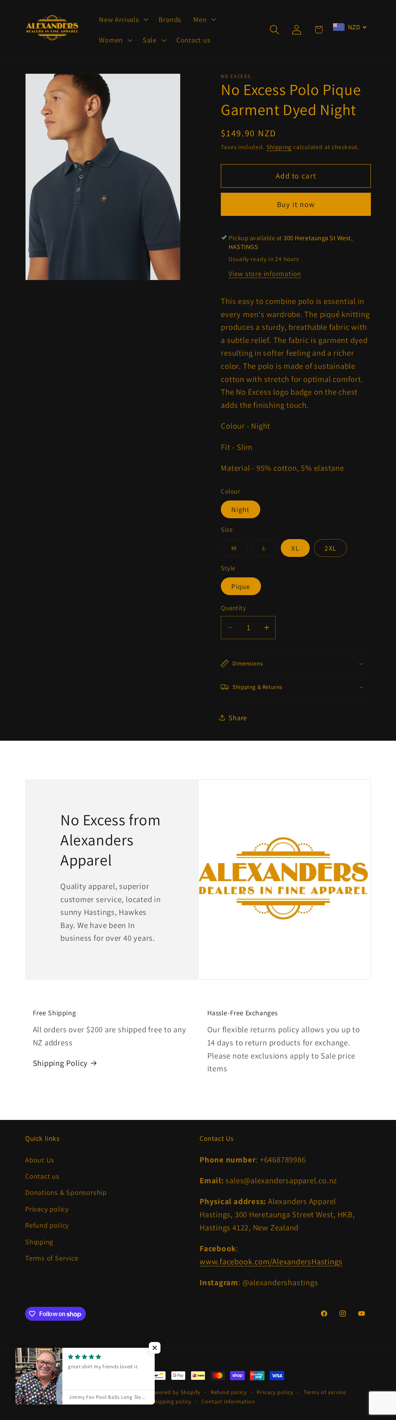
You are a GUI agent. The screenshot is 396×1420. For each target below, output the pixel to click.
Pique (241, 586)
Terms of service (325, 1392)
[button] (123, 19)
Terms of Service (51, 1257)
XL (295, 548)
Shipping (279, 147)
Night (240, 509)
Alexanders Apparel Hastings (109, 1392)
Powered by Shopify (174, 1392)
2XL (330, 548)
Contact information (228, 1401)
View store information (265, 273)
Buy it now (296, 204)
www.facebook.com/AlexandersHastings (271, 1261)
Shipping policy (171, 1401)
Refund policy (47, 1225)
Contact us (42, 1176)
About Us (40, 1159)
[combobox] (350, 27)
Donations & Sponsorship (66, 1192)
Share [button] (238, 717)
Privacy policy (47, 1208)
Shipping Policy (60, 1063)
